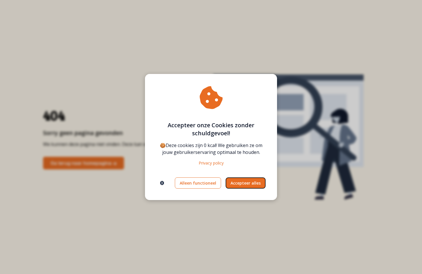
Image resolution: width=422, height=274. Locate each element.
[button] (162, 183)
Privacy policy (211, 163)
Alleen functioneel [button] (198, 183)
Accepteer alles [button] (246, 183)
